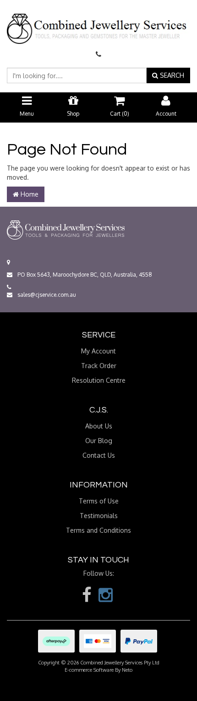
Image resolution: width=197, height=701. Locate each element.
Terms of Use (99, 501)
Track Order (98, 365)
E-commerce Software (89, 670)
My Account (98, 351)
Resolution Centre (99, 380)
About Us (98, 426)
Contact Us (98, 455)
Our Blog (98, 440)
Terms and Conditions (98, 530)
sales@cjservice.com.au (46, 294)
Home (28, 194)
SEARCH (171, 75)
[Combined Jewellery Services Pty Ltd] (98, 21)
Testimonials (99, 515)
